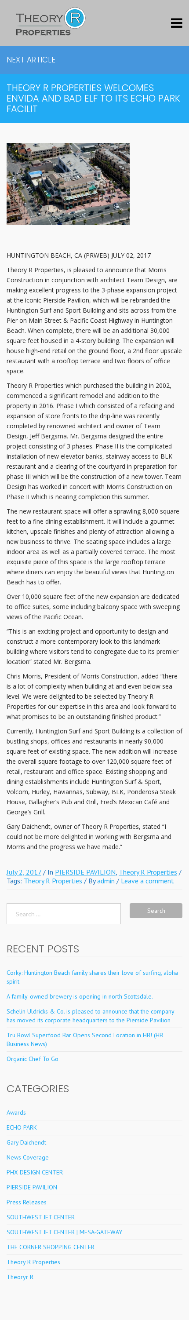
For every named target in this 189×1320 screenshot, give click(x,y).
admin (106, 880)
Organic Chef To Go (32, 1059)
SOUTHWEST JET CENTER (41, 1217)
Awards (16, 1112)
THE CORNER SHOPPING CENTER (50, 1247)
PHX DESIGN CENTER (35, 1172)
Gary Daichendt (26, 1142)
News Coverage (28, 1157)
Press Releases (27, 1202)
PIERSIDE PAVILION (85, 872)
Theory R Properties (148, 872)
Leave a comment (147, 880)
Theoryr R (20, 1277)
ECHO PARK (22, 1127)
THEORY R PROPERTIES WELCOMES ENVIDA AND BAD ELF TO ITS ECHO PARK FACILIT (93, 98)
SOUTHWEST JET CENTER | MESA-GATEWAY (64, 1232)
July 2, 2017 (24, 872)
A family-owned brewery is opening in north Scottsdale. (80, 996)
